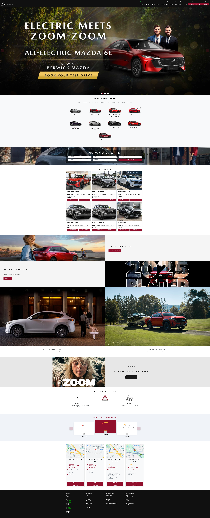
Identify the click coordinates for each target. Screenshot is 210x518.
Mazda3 (68, 512)
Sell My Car (88, 506)
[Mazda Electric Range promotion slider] (108, 93)
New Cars (88, 498)
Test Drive (88, 507)
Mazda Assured (89, 503)
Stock (153, 4)
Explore (106, 90)
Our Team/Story (147, 4)
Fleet (126, 498)
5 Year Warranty (109, 500)
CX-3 (67, 495)
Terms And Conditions (130, 503)
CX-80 (67, 504)
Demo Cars (88, 499)
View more (105, 430)
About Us (127, 495)
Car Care (107, 502)
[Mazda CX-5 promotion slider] (104, 93)
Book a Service (197, 4)
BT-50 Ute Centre (178, 4)
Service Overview (109, 495)
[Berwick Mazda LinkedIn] (208, 1)
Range (158, 4)
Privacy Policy (128, 504)
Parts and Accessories (110, 496)
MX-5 (67, 509)
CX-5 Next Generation (70, 498)
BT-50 (67, 508)
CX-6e (67, 500)
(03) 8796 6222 (188, 1)
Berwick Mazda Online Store (111, 498)
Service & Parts (169, 4)
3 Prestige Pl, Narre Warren (169, 1)
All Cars (87, 496)
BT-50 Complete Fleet (130, 496)
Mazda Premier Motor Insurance (112, 503)
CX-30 (67, 496)
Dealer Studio (141, 516)
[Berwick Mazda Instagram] (205, 1)
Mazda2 (68, 511)
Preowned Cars (89, 500)
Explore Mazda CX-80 (115, 250)
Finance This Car (85, 199)
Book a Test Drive (205, 4)
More (185, 4)
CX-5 (67, 499)
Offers (87, 495)
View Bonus (7, 278)
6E (66, 507)
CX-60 (67, 502)
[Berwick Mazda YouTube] (207, 1)
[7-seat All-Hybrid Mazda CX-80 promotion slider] (105, 93)
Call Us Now (191, 4)
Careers (127, 499)
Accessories (108, 499)
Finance (163, 4)
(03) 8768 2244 (92, 467)
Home (141, 4)
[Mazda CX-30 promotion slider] (107, 93)
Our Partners (128, 500)
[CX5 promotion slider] (101, 93)
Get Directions (75, 485)
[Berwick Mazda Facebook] (204, 1)
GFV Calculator (89, 504)
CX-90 (67, 506)
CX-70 (67, 503)
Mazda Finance (89, 502)
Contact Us (75, 482)
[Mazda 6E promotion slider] (102, 93)
